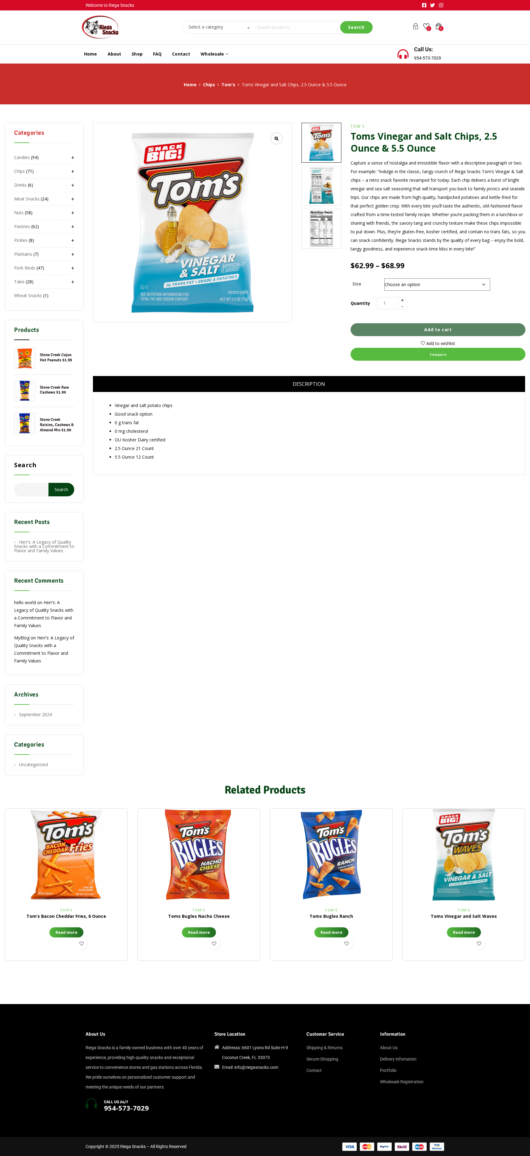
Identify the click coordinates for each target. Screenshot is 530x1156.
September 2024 (35, 714)
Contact (181, 54)
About (114, 54)
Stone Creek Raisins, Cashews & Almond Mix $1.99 (57, 425)
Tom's (228, 84)
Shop (137, 54)
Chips (209, 84)
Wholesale (213, 54)
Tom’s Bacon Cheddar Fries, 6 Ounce (66, 916)
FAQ (157, 54)
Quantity (360, 303)
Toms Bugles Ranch (331, 916)
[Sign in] (416, 27)
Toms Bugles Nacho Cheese (199, 916)
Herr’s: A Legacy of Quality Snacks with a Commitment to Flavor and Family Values (44, 546)
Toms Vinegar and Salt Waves (464, 916)
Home (90, 54)
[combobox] (217, 27)
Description (309, 384)
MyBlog (21, 638)
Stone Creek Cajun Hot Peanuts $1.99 (56, 357)
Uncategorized (33, 764)
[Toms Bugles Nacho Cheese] (199, 855)
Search (25, 465)
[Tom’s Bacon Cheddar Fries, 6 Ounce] (66, 855)
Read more (66, 932)
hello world (25, 602)
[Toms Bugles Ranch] (331, 855)
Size (356, 284)
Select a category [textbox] (206, 27)
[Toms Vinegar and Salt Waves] (464, 855)
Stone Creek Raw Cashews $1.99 (54, 390)
